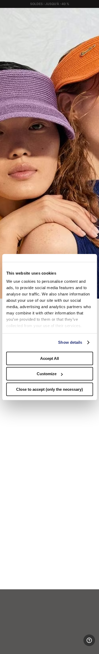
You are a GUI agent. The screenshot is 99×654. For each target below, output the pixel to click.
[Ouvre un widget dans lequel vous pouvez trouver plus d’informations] (73, 644)
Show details (70, 342)
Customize (46, 373)
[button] (93, 14)
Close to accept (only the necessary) (49, 389)
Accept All (49, 358)
